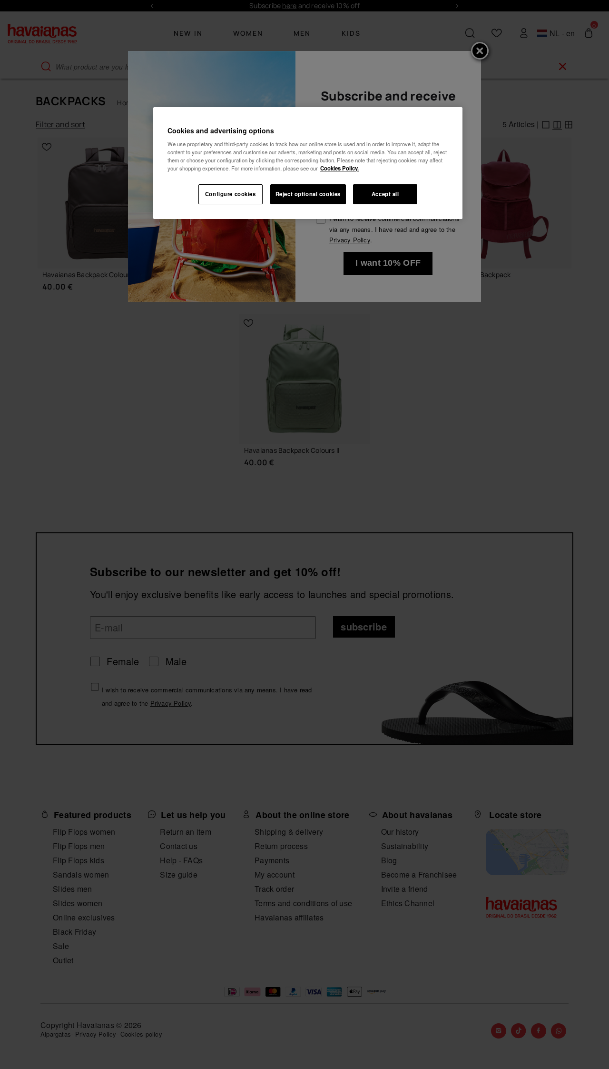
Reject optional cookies (308, 194)
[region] (307, 163)
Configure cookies (230, 194)
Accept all (385, 194)
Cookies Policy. (339, 168)
